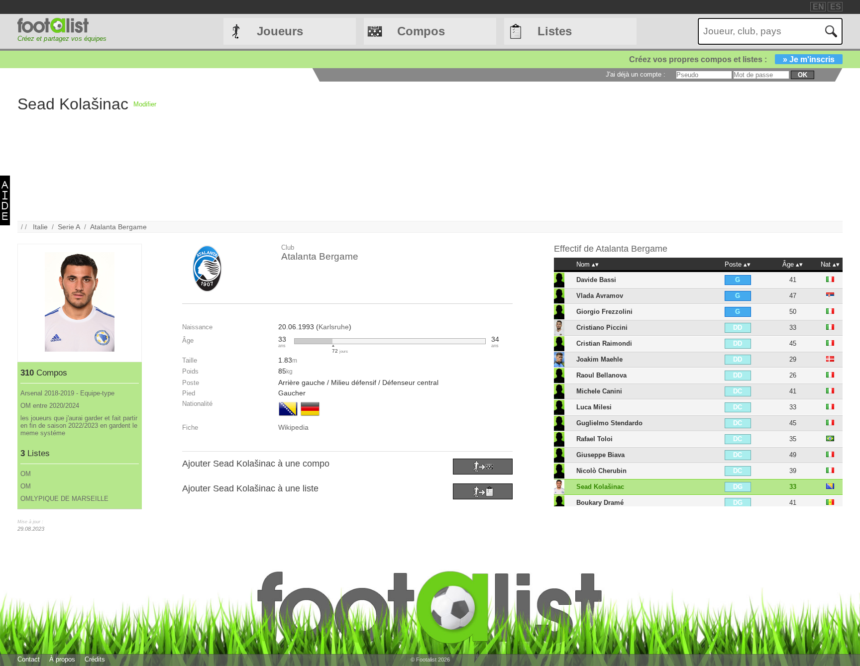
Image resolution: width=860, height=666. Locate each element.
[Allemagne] (310, 417)
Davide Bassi (596, 280)
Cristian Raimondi (604, 343)
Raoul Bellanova (601, 375)
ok (802, 75)
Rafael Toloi (594, 439)
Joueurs (280, 31)
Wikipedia (293, 427)
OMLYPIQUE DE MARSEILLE (64, 498)
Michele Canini (599, 391)
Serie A (69, 227)
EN (818, 6)
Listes (555, 31)
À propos (62, 659)
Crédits (95, 659)
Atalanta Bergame (118, 227)
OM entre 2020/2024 (49, 405)
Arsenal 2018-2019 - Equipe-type (67, 393)
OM (25, 473)
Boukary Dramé (600, 502)
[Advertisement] (454, 151)
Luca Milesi (594, 407)
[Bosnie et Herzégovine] (288, 417)
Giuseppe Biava (600, 455)
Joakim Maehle (599, 359)
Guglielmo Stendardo (609, 423)
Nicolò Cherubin (601, 471)
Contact (28, 659)
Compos (421, 31)
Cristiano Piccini (602, 327)
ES (835, 6)
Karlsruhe (334, 327)
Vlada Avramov (599, 295)
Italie (40, 227)
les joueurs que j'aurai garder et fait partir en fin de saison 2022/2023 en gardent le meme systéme (78, 425)
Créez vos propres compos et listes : (732, 59)
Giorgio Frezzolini (604, 311)
